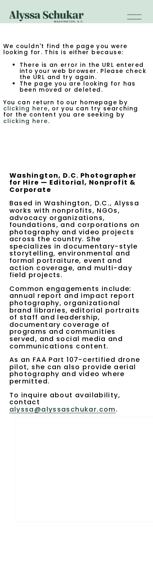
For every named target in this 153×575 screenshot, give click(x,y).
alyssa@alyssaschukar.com (62, 409)
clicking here (25, 108)
